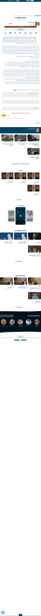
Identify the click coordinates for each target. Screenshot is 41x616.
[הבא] (34, 216)
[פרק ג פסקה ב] (34, 191)
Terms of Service (20, 118)
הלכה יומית (11, 240)
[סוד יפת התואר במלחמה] (20, 283)
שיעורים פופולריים (20, 231)
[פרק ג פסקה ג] (20, 178)
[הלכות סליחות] (34, 298)
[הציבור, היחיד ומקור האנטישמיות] (34, 284)
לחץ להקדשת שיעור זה (20, 26)
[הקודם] (7, 216)
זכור (40, 240)
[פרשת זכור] (34, 238)
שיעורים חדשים (20, 276)
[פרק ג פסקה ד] (34, 178)
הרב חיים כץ (25, 288)
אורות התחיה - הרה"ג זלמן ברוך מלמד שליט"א (35, 286)
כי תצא (25, 240)
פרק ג (37, 122)
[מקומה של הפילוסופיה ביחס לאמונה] (34, 155)
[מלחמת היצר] (6, 283)
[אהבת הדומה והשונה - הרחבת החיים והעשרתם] (34, 141)
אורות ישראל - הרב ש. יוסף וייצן (21, 142)
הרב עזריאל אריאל (24, 243)
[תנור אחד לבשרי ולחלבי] (6, 238)
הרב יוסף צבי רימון (38, 243)
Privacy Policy (15, 118)
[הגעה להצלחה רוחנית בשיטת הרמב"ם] (8, 141)
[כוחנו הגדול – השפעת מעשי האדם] (34, 252)
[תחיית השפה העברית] (20, 141)
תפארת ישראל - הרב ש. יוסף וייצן (8, 142)
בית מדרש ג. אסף (10, 243)
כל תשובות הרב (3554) (16, 163)
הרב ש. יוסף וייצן (37, 182)
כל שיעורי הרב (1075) (25, 163)
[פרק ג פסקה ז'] (8, 178)
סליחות (39, 300)
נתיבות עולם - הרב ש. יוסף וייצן (34, 142)
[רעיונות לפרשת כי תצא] (20, 238)
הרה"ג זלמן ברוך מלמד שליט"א (36, 256)
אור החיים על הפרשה (23, 285)
